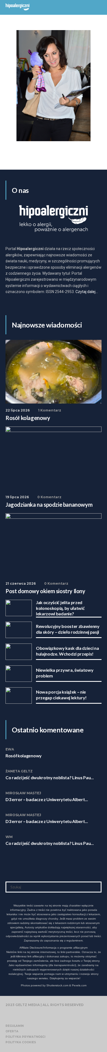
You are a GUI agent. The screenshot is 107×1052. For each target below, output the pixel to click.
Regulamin (14, 1026)
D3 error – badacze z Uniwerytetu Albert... (46, 799)
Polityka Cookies (20, 1042)
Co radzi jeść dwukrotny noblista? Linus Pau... (49, 777)
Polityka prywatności (25, 1037)
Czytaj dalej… (86, 291)
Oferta (11, 1031)
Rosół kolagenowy (23, 755)
